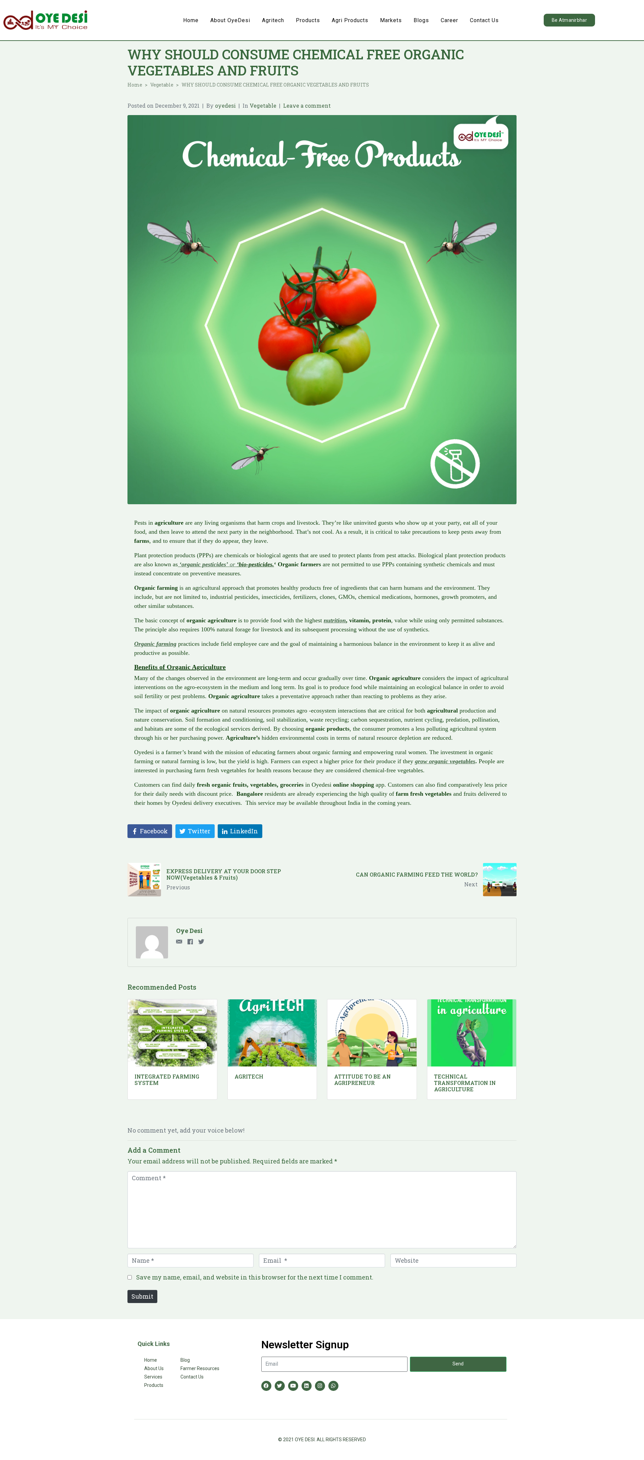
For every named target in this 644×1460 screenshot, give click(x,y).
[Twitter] (280, 1386)
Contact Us (484, 20)
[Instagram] (320, 1386)
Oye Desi (189, 931)
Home (191, 20)
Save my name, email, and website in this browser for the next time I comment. (254, 1277)
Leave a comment (307, 105)
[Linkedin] (307, 1386)
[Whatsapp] (333, 1386)
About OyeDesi (230, 20)
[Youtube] (293, 1386)
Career (449, 20)
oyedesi (225, 105)
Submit (142, 1296)
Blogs (421, 20)
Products (308, 20)
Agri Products (350, 20)
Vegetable (263, 105)
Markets (391, 20)
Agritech (273, 20)
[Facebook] (266, 1386)
